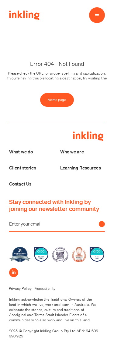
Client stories (22, 168)
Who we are (72, 152)
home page (57, 99)
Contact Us (20, 184)
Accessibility (45, 288)
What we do (21, 152)
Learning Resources (80, 168)
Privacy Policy (20, 288)
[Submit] (102, 224)
